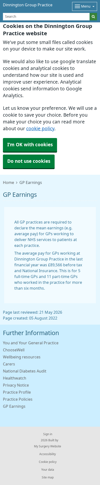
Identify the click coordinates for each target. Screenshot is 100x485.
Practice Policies (18, 399)
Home (8, 182)
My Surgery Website (47, 446)
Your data (47, 469)
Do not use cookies (28, 161)
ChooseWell (14, 350)
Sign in (47, 434)
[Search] (93, 16)
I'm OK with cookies (30, 144)
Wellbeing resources (22, 357)
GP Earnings (14, 406)
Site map (48, 477)
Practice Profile (17, 392)
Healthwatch (14, 378)
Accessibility (47, 454)
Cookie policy (48, 461)
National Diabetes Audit (24, 371)
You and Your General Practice (30, 343)
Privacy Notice (16, 385)
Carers (9, 364)
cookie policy (40, 128)
